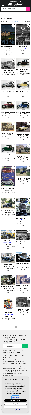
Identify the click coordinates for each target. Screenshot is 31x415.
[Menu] (2, 5)
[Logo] (15, 4)
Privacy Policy (15, 397)
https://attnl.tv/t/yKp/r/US (9, 373)
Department (4, 21)
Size (20, 21)
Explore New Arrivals (15, 1)
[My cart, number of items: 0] (28, 4)
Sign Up (25, 346)
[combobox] (13, 9)
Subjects (13, 21)
